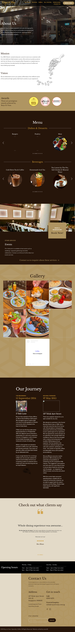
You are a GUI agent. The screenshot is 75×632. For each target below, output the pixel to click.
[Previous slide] (3, 143)
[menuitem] (27, 2)
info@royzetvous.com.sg (55, 605)
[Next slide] (71, 143)
